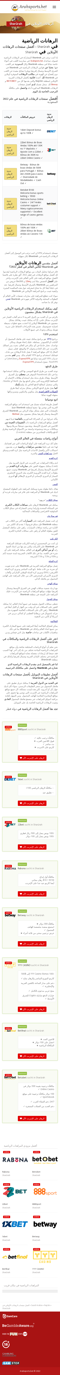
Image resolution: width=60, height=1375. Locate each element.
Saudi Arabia (36, 1305)
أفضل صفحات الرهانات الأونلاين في (15, 1305)
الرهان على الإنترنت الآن (33, 757)
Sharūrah (41, 729)
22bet (28, 281)
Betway (54, 84)
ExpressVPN (24, 358)
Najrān (47, 1305)
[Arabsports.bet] (29, 8)
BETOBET (11, 81)
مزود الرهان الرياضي (10, 131)
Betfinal (15, 414)
